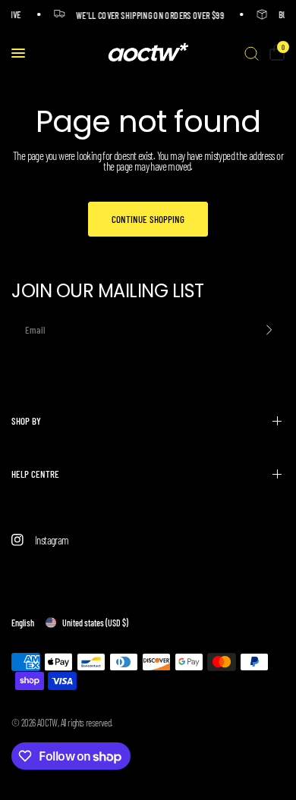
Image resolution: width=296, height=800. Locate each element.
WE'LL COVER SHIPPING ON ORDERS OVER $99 (149, 15)
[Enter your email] (269, 330)
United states (95, 622)
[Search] (251, 53)
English (22, 622)
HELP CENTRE (35, 474)
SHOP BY (26, 421)
